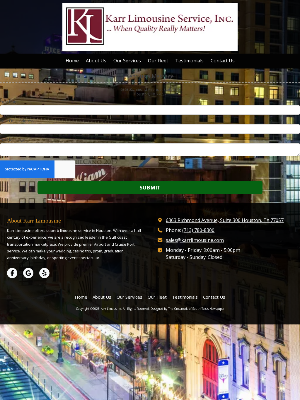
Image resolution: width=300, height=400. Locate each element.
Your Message (12, 139)
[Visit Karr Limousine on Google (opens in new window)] (28, 273)
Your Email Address (17, 120)
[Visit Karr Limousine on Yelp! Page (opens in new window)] (44, 273)
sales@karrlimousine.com (195, 240)
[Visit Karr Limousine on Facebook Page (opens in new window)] (12, 273)
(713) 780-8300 (198, 230)
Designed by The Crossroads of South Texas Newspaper (187, 309)
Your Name (10, 101)
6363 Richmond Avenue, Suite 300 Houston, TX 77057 (225, 220)
